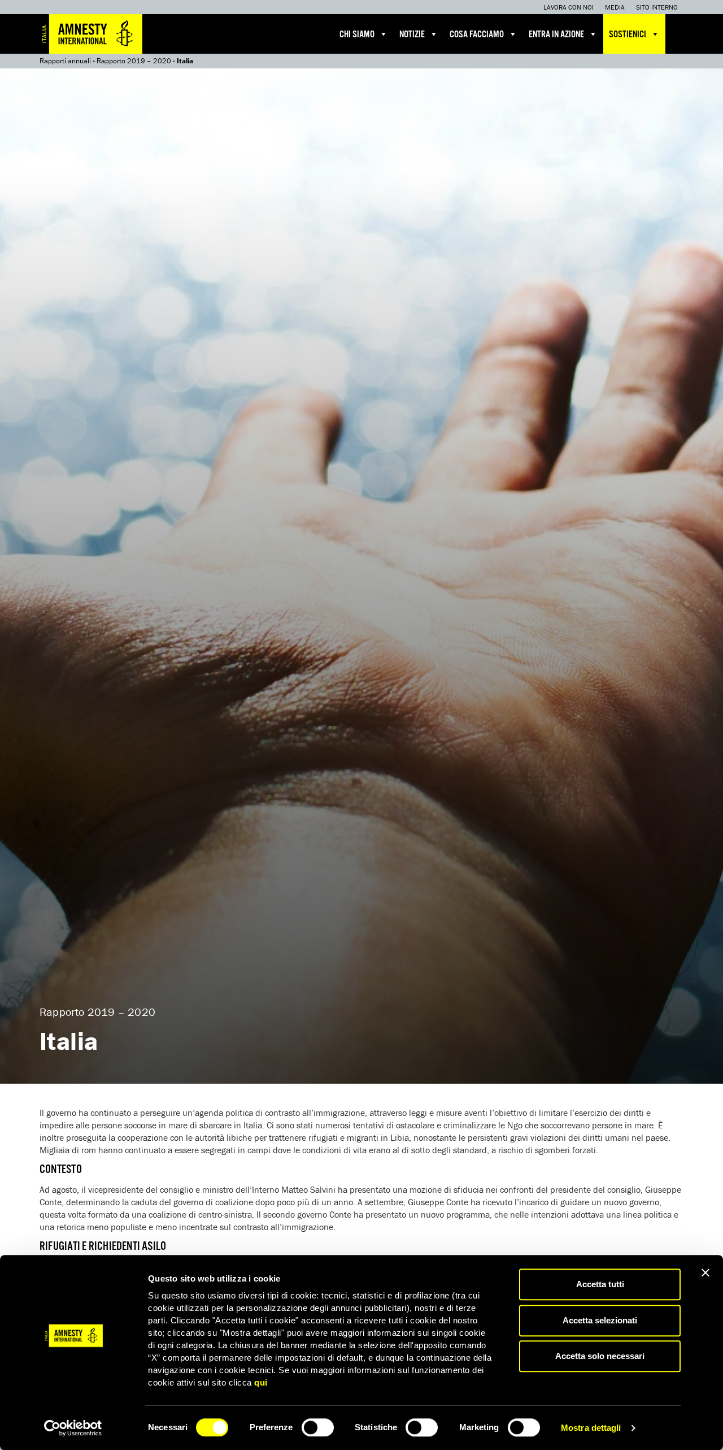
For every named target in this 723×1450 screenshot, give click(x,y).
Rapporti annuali (65, 61)
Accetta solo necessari (599, 1356)
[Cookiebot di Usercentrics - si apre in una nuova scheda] (73, 1427)
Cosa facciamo (477, 35)
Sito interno (657, 7)
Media (615, 7)
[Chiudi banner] (705, 1272)
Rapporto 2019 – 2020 (134, 61)
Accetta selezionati (600, 1320)
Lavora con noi (568, 7)
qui (261, 1382)
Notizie (412, 35)
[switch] (318, 1427)
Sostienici (627, 35)
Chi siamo (356, 35)
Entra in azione (556, 35)
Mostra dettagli (591, 1427)
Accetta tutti (600, 1284)
